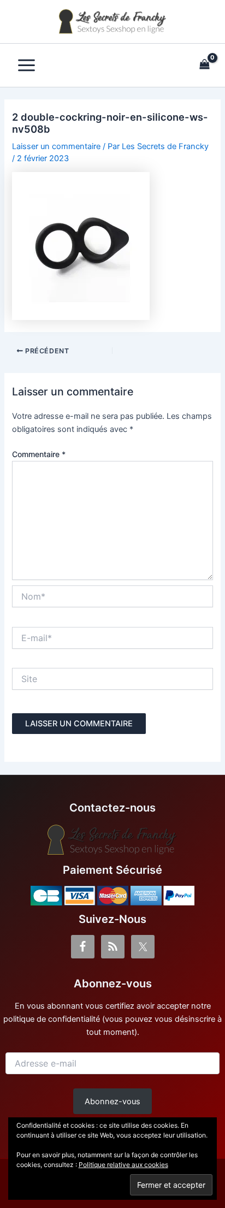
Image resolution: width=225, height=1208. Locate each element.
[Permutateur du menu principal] (26, 65)
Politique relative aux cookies (123, 1164)
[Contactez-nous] (112, 840)
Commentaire (39, 454)
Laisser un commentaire (56, 146)
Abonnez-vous (112, 1101)
